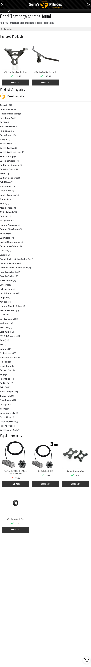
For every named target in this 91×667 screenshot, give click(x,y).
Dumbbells (3, 254)
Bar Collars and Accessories (9, 165)
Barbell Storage (5, 182)
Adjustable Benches (6, 207)
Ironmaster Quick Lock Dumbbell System (14, 267)
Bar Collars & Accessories (9, 178)
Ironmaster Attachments (8, 225)
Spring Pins (4, 387)
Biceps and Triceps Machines (10, 229)
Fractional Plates (6, 417)
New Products (4, 323)
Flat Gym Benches (6, 220)
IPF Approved (4, 297)
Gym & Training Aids (7, 118)
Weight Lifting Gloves (7, 148)
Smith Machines (5, 331)
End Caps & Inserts (6, 353)
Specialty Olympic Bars (8, 195)
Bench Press (4, 216)
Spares (2, 340)
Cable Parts (4, 349)
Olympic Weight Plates (8, 421)
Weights (3, 408)
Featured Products (6, 280)
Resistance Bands (6, 131)
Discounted (4, 250)
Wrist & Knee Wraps (7, 156)
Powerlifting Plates (6, 425)
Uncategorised (5, 404)
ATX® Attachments (7, 212)
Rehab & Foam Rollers (7, 126)
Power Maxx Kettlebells (8, 310)
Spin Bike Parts (5, 383)
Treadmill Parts (5, 396)
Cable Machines (5, 237)
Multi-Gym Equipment (7, 319)
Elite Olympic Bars (6, 186)
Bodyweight (4, 233)
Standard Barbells (6, 199)
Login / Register (3, 4)
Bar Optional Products (7, 169)
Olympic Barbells (5, 190)
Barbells (3, 173)
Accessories (4, 105)
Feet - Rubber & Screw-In (8, 357)
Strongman (4, 139)
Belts (2, 344)
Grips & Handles (5, 366)
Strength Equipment (7, 400)
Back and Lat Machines (8, 160)
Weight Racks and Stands (9, 430)
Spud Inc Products (6, 135)
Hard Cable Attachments (8, 293)
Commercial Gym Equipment (9, 246)
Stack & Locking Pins (7, 391)
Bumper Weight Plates (7, 413)
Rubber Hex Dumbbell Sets (9, 272)
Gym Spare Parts (6, 370)
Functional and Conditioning (9, 113)
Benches (3, 203)
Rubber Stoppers (5, 378)
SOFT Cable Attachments (8, 336)
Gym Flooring (4, 284)
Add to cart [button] (15, 82)
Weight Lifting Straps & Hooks (10, 152)
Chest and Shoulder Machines (10, 242)
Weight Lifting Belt (6, 143)
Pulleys (2, 374)
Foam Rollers (4, 361)
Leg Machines (4, 314)
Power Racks (4, 327)
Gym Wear (3, 122)
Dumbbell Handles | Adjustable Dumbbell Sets (15, 259)
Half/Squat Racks (6, 289)
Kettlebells (3, 301)
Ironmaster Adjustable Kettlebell (11, 306)
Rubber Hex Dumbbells (7, 276)
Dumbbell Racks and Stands (9, 263)
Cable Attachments (6, 109)
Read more (16, 484)
